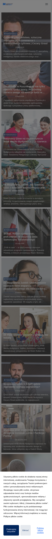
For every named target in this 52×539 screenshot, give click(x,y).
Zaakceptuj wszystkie (11, 530)
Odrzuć (25, 530)
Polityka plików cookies (40, 530)
